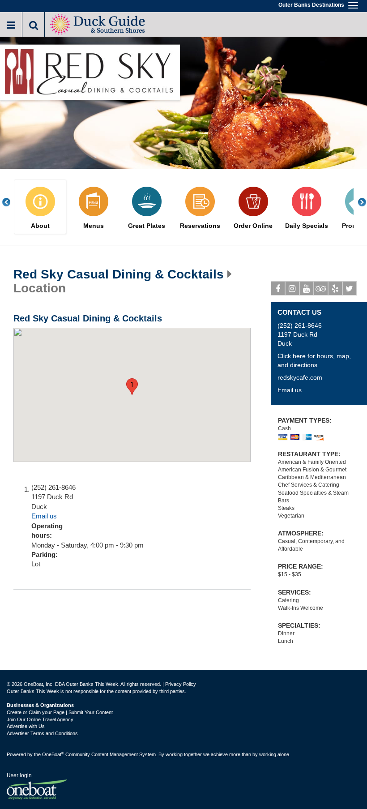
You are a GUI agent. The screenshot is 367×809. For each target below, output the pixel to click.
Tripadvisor (321, 288)
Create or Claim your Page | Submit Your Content (60, 712)
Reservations (200, 226)
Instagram (292, 288)
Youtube (306, 288)
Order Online (253, 226)
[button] (132, 386)
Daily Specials (306, 226)
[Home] (98, 23)
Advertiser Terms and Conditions (42, 733)
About (40, 226)
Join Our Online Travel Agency (40, 719)
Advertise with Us (26, 726)
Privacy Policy (180, 684)
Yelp (335, 288)
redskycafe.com (299, 377)
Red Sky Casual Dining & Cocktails (118, 274)
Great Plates (146, 226)
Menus (93, 226)
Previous (11, 202)
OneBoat (53, 754)
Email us (44, 516)
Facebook (278, 288)
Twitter (349, 288)
